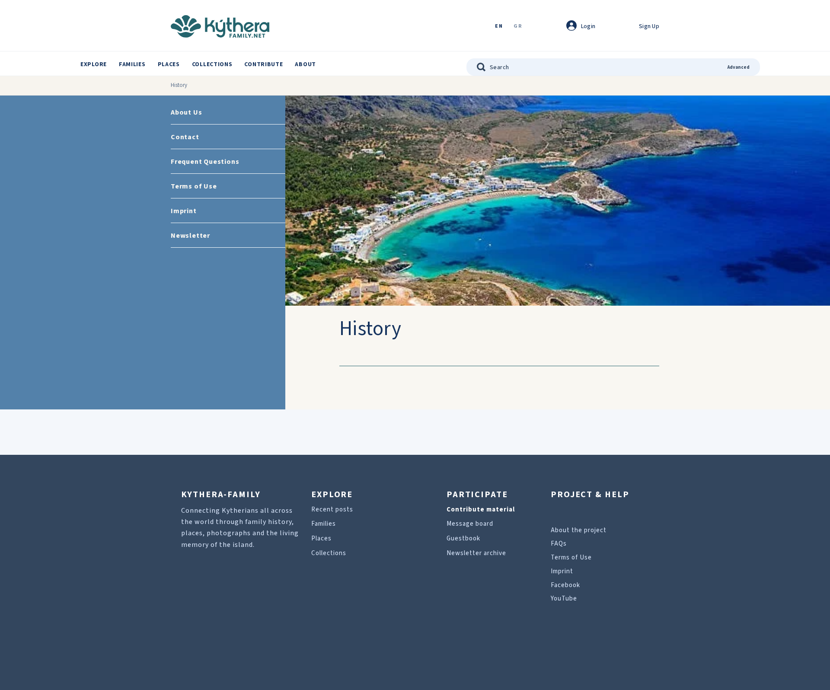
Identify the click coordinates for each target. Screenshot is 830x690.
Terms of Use (194, 186)
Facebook (565, 585)
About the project (579, 530)
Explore (93, 64)
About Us (186, 112)
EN (499, 26)
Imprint (184, 211)
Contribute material (481, 509)
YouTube (564, 598)
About (305, 64)
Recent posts (332, 509)
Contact (185, 137)
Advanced (739, 67)
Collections (212, 64)
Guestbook (463, 538)
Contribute (263, 64)
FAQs (559, 543)
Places (169, 64)
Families (132, 64)
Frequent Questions (205, 161)
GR (518, 26)
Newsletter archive (476, 553)
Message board (470, 523)
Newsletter (190, 235)
